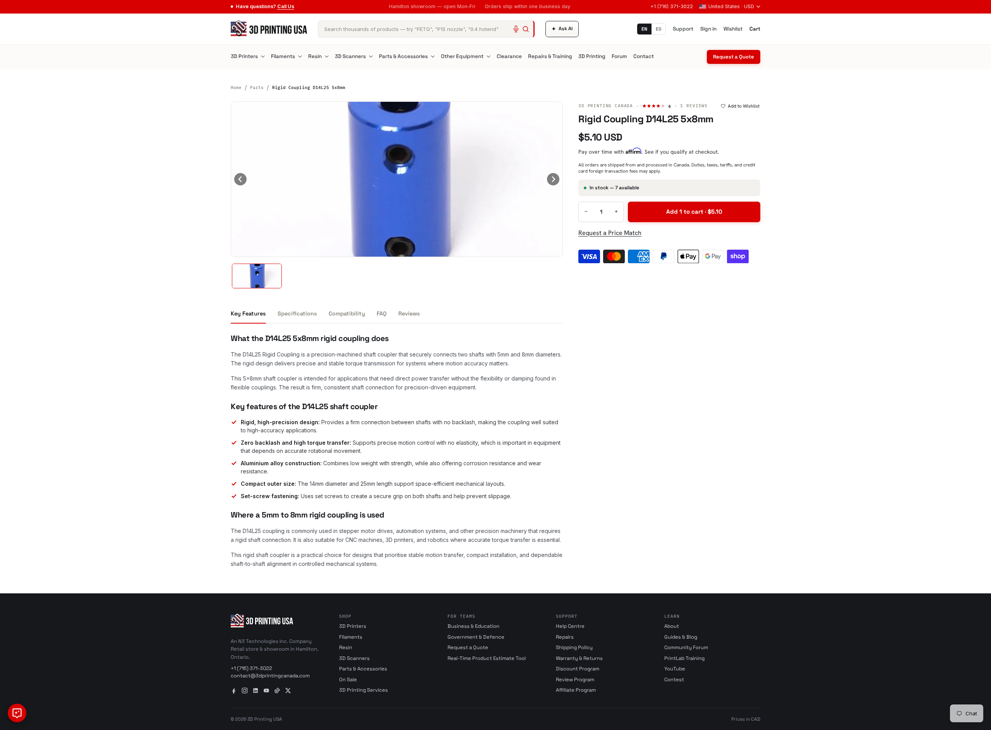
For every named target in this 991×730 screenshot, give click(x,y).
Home (236, 87)
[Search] (525, 29)
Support (683, 29)
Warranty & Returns (579, 658)
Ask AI (562, 29)
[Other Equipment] (488, 56)
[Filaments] (300, 56)
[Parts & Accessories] (433, 56)
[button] (257, 276)
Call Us (285, 6)
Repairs (565, 637)
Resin (315, 56)
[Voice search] (516, 29)
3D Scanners (350, 56)
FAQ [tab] (382, 313)
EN (644, 29)
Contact (643, 56)
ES (658, 29)
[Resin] (327, 56)
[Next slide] (553, 179)
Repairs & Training (550, 56)
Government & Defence (475, 637)
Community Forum (686, 647)
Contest (674, 679)
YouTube (674, 668)
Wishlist (733, 29)
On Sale (348, 679)
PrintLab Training (684, 658)
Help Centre (570, 626)
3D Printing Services (363, 690)
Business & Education (473, 626)
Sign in (708, 29)
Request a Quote (733, 56)
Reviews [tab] (409, 313)
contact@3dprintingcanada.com (270, 675)
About (671, 626)
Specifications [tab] (297, 313)
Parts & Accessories (403, 56)
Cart (754, 29)
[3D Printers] (263, 56)
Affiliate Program (576, 690)
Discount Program (577, 668)
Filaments (283, 56)
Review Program (575, 679)
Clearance (509, 56)
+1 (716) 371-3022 (671, 6)
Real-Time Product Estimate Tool (486, 658)
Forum (619, 56)
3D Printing (591, 56)
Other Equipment (462, 56)
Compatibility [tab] (347, 313)
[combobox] (426, 29)
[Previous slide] (240, 179)
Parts (257, 87)
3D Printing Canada (605, 105)
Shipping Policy (574, 647)
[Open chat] (17, 713)
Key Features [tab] (248, 313)
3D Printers (244, 56)
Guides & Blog (680, 637)
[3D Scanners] (371, 56)
